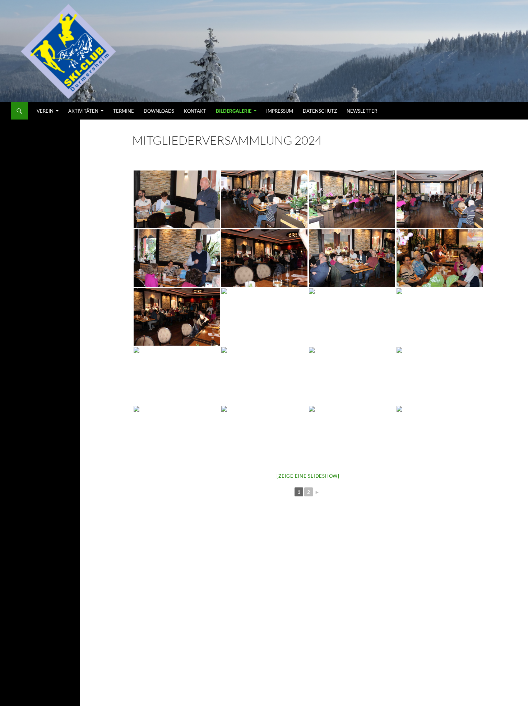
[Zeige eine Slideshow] (308, 476)
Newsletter (362, 111)
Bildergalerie (233, 111)
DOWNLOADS (159, 111)
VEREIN (45, 111)
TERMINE (123, 111)
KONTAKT (195, 111)
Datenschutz (320, 111)
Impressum (279, 111)
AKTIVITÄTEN (83, 111)
